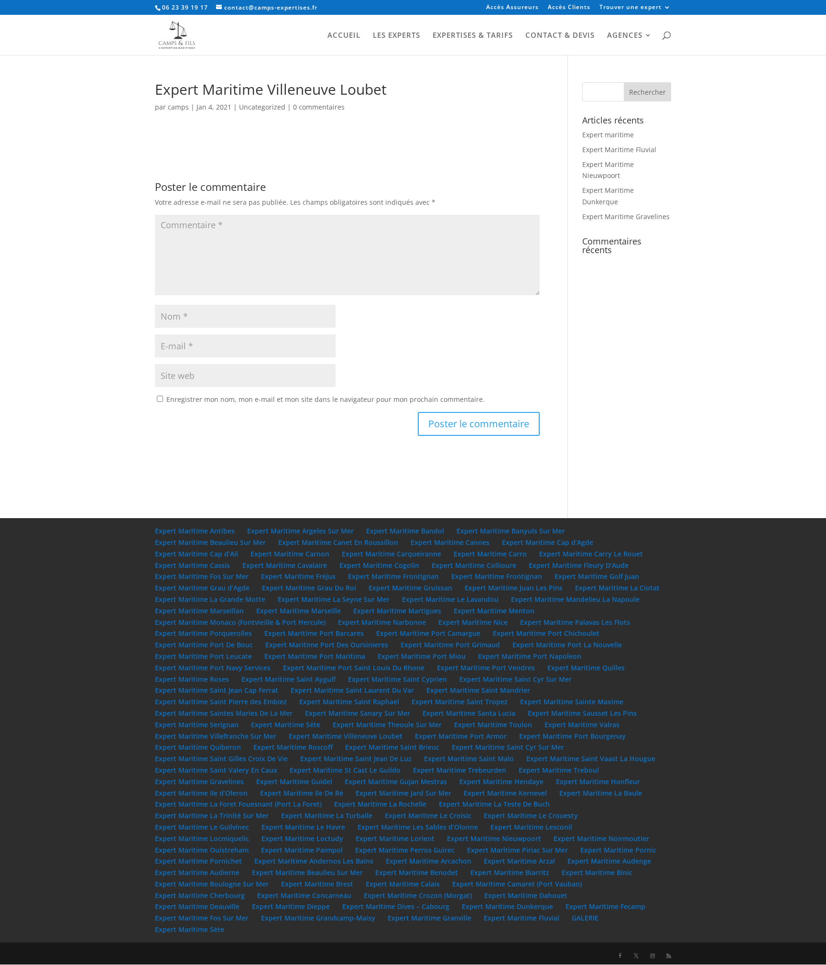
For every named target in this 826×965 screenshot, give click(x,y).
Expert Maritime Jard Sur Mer (403, 793)
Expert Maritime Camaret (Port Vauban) (517, 883)
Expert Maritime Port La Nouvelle (567, 644)
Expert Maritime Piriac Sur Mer (517, 849)
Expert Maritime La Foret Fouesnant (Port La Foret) (238, 804)
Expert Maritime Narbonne (382, 622)
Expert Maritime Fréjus (298, 576)
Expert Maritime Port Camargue (428, 633)
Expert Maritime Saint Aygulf (288, 679)
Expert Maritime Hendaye (501, 781)
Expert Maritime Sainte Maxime (571, 701)
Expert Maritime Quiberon (198, 747)
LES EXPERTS (396, 36)
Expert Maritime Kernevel (505, 793)
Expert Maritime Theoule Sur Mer (387, 724)
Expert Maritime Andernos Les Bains (313, 860)
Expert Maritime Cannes (450, 542)
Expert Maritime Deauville (197, 906)
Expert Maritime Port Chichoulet (546, 633)
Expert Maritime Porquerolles (203, 633)
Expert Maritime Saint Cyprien (397, 679)
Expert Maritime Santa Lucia (469, 713)
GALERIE (585, 917)
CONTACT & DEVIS (560, 36)
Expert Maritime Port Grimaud (450, 644)
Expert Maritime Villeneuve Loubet (345, 736)
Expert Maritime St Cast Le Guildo (345, 770)
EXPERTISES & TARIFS (473, 36)
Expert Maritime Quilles (586, 667)
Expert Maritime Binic (597, 872)
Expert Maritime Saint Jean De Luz (356, 758)
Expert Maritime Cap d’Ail (196, 553)
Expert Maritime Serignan (197, 724)
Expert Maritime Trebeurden (459, 770)
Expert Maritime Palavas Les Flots (575, 622)
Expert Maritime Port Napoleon (529, 656)
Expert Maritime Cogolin (379, 565)
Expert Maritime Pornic (618, 849)
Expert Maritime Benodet (416, 872)
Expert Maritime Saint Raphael (349, 701)
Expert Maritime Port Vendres (486, 667)
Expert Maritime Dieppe (291, 906)
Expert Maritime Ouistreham (202, 849)
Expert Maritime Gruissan (410, 587)
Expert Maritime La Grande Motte (210, 599)
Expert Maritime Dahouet (525, 895)
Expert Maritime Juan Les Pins (514, 587)
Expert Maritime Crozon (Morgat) (418, 895)
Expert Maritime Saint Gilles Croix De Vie (221, 758)
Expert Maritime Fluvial (619, 149)
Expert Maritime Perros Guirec (405, 849)
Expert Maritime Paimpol (302, 849)
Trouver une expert (630, 7)
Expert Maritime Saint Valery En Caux (216, 770)
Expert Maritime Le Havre (303, 827)
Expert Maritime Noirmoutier (601, 838)
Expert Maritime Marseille (298, 610)
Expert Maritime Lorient (395, 838)
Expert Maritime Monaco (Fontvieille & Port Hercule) (240, 622)
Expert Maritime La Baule (600, 793)
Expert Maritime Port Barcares (314, 633)
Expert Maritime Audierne (197, 872)
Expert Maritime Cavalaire (284, 565)
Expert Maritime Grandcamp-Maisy (318, 917)
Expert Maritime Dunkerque (507, 906)
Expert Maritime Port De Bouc (204, 644)
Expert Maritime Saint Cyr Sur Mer (515, 679)
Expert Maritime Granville (429, 917)
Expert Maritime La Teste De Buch (494, 804)
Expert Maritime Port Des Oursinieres (326, 644)
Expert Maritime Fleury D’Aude (579, 565)
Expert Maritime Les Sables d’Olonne (418, 827)
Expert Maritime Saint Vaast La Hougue (590, 758)
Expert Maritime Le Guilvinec (202, 827)
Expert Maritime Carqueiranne (391, 553)
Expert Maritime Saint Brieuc (392, 747)
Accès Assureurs (512, 7)
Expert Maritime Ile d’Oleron (201, 793)
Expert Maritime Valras (582, 724)
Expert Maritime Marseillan (199, 610)
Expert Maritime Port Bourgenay (572, 736)
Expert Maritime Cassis (192, 565)
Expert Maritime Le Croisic (428, 815)
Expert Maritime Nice (473, 622)
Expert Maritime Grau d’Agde (202, 587)
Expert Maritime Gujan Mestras (396, 781)
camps (178, 106)
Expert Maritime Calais (403, 883)
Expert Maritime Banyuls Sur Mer (510, 530)
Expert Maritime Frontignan (393, 576)
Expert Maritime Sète (189, 929)
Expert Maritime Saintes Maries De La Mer (224, 713)
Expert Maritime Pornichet (198, 860)
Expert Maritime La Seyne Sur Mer (334, 599)
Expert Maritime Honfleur (598, 781)
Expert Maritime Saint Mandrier (478, 690)
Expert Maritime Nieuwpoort (494, 838)
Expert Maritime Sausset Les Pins (582, 713)
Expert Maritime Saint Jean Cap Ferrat (216, 690)
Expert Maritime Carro (490, 553)
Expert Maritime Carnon (289, 553)
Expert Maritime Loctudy (302, 838)
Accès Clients (569, 7)
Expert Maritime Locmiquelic (202, 838)
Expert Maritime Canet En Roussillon (338, 542)
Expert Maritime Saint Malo (469, 758)
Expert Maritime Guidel (294, 781)
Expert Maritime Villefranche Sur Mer (215, 736)
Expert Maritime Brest (317, 883)
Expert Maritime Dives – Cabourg (395, 906)
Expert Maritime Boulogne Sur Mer (212, 883)
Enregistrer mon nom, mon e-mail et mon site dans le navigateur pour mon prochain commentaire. (325, 399)
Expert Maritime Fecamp (605, 906)
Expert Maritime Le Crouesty (531, 815)
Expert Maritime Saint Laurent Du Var (352, 690)
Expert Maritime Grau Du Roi (309, 587)
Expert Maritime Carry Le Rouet (591, 553)
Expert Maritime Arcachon (428, 860)
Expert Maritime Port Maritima (314, 656)
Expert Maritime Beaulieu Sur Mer (210, 542)
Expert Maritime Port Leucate (203, 656)
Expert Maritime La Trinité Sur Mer (212, 815)
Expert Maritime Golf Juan (596, 576)
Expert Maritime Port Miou (422, 656)
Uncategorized (262, 106)
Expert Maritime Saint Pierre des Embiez (221, 701)
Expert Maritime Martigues (397, 610)
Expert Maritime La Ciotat (617, 587)
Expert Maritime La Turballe (326, 815)
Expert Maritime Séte (285, 724)
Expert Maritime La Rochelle (380, 804)
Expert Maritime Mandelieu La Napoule (575, 599)
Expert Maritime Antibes (195, 530)
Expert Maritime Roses (192, 679)
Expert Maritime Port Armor (461, 736)
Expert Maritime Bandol (405, 530)
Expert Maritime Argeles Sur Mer (300, 530)
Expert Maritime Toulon (493, 724)
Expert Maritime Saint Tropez (460, 701)
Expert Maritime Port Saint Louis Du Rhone (353, 667)
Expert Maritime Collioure (474, 565)
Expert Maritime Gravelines (626, 216)
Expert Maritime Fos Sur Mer (202, 576)
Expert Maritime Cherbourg (200, 895)
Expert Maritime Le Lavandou (450, 599)
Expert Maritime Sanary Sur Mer (357, 713)
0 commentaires (319, 106)
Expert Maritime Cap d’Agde (547, 542)
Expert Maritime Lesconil (531, 827)
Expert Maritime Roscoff (293, 747)
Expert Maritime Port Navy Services (213, 667)
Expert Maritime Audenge (609, 860)
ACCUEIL (343, 36)
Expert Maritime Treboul (559, 770)
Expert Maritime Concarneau (304, 895)
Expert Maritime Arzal (519, 860)
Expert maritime (608, 134)
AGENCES (624, 36)
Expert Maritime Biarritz (509, 872)
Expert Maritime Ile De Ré (301, 793)
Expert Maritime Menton (494, 610)
